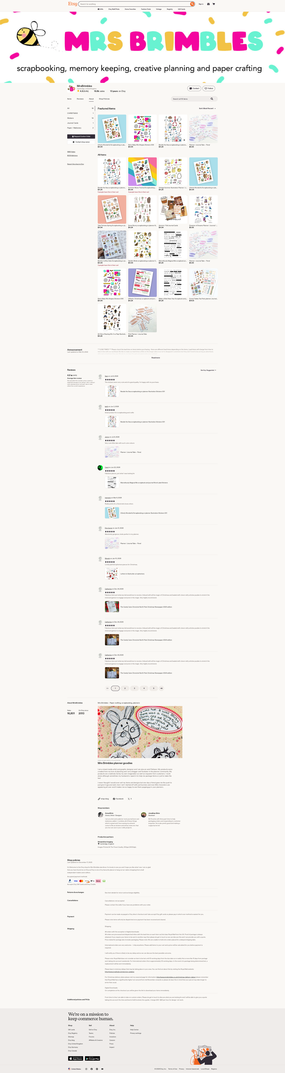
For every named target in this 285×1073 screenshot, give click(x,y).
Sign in (201, 4)
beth (106, 406)
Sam (106, 376)
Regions (214, 1069)
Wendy (107, 558)
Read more (156, 358)
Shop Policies (104, 99)
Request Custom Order (82, 136)
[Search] (192, 4)
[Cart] (213, 4)
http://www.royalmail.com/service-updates (119, 972)
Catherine (108, 589)
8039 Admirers (72, 155)
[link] (107, 688)
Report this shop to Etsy (75, 164)
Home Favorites (130, 9)
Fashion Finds (146, 9)
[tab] (81, 108)
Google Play (92, 1058)
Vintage (159, 9)
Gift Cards (181, 9)
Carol (107, 467)
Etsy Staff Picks (114, 9)
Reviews (80, 99)
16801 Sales (71, 152)
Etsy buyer (108, 528)
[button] (194, 88)
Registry (170, 9)
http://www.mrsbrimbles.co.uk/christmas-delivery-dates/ (176, 977)
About (91, 99)
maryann (108, 498)
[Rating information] (78, 91)
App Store (75, 1058)
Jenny (107, 437)
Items (69, 99)
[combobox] (134, 4)
